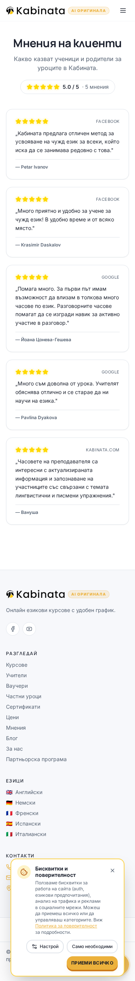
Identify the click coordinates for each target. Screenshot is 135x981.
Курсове (16, 664)
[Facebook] (13, 629)
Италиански (26, 834)
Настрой (49, 946)
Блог (12, 738)
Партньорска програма (36, 759)
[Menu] (123, 10)
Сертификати (23, 706)
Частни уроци (23, 696)
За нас (14, 748)
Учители (16, 675)
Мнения (16, 727)
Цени (12, 717)
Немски (20, 802)
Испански (23, 823)
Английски (24, 792)
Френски (22, 813)
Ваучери (17, 685)
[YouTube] (29, 629)
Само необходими (92, 946)
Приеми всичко (92, 963)
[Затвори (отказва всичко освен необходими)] (112, 870)
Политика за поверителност (66, 926)
